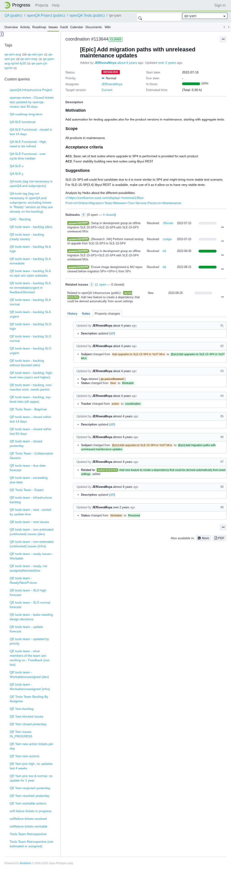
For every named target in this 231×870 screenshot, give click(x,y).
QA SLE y (16, 173)
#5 (222, 416)
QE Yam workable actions (28, 803)
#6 (222, 437)
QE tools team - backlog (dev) (31, 227)
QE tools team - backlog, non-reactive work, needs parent (31, 387)
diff (112, 333)
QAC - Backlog (20, 219)
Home (18, 5)
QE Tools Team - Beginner (28, 409)
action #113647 (78, 223)
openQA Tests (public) (87, 15)
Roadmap (39, 27)
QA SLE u (16, 166)
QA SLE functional (22, 122)
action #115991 (78, 251)
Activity (25, 27)
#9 (222, 507)
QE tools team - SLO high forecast (28, 592)
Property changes (107, 313)
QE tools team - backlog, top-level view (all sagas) (30, 399)
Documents (93, 27)
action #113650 (78, 239)
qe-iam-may (28, 59)
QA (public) (13, 15)
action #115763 (107, 470)
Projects (41, 5)
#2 (222, 346)
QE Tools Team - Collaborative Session (31, 456)
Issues (53, 27)
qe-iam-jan (35, 54)
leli (164, 251)
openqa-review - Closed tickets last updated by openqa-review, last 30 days (32, 102)
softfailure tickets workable (28, 826)
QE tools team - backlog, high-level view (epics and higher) (31, 375)
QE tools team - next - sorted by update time (30, 512)
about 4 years (127, 62)
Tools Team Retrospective (28, 834)
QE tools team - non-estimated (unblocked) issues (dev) (31, 532)
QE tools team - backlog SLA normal (30, 302)
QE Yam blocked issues (26, 716)
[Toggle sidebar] (2, 34)
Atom (205, 538)
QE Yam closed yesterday (28, 724)
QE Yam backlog (21, 709)
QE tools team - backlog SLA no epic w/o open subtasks (30, 273)
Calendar (76, 27)
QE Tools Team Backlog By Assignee (29, 699)
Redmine (25, 863)
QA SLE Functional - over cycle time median (28, 156)
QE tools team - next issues (29, 522)
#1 (222, 325)
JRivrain (168, 223)
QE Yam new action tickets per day (31, 746)
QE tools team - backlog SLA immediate (30, 261)
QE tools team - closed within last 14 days (30, 419)
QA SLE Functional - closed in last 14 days (31, 132)
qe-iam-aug (13, 54)
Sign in (220, 5)
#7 (222, 461)
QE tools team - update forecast (26, 629)
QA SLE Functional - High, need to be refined (28, 144)
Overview (11, 27)
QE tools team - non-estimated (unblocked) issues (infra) (31, 544)
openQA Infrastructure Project (31, 90)
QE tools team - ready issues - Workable (31, 556)
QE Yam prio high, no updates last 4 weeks (31, 766)
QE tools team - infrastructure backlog (31, 500)
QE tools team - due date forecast (28, 468)
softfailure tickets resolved (28, 818)
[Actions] (222, 227)
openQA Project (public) (46, 15)
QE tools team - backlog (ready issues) (27, 237)
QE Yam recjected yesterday (30, 788)
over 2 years (167, 62)
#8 (222, 486)
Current (107, 90)
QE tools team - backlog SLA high (30, 249)
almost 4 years (122, 416)
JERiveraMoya (105, 62)
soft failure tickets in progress (30, 811)
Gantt (64, 27)
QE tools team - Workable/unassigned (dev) (29, 674)
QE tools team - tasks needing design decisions (31, 617)
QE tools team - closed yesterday (26, 443)
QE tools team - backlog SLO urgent (30, 351)
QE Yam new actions (24, 756)
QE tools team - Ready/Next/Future (23, 580)
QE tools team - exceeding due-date (29, 480)
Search (140, 17)
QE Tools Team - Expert (27, 490)
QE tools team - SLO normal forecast (30, 605)
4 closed (109, 214)
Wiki (108, 27)
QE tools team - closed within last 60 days (30, 431)
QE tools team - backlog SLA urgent (30, 314)
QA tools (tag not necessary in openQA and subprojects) (31, 183)
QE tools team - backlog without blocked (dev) (27, 363)
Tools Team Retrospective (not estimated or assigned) (31, 844)
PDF (221, 538)
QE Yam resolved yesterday (29, 795)
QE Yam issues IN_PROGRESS (21, 734)
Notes (86, 313)
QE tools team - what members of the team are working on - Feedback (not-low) (30, 657)
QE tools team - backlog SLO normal (30, 338)
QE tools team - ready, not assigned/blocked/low (28, 568)
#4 (222, 396)
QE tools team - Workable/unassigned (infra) (30, 687)
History (72, 313)
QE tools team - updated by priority (29, 641)
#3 (222, 371)
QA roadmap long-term (26, 114)
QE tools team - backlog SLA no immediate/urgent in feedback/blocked (30, 287)
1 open (101, 284)
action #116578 (78, 267)
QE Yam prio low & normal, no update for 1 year (31, 778)
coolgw (167, 239)
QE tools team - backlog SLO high (30, 326)
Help (56, 5)
